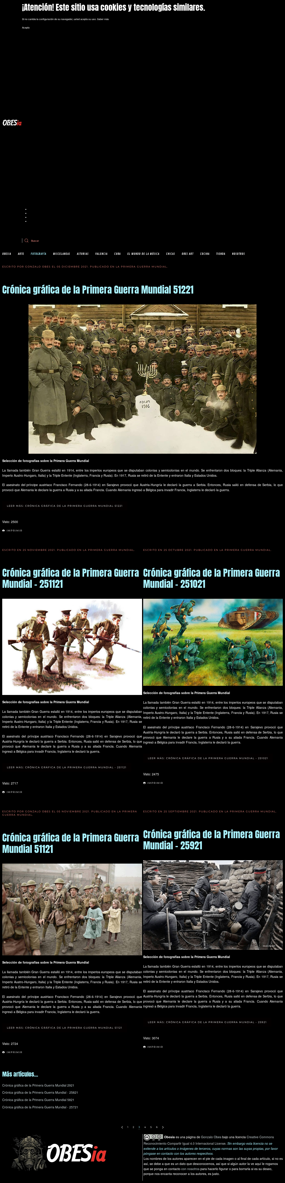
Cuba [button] (117, 254)
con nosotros (190, 1169)
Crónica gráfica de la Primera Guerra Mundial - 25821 (40, 1092)
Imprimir (14, 530)
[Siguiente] (163, 1127)
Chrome (33, 209)
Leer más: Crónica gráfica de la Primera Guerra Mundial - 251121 (66, 767)
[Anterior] (122, 1127)
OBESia (6, 254)
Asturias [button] (83, 254)
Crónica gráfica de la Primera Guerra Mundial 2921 (38, 1085)
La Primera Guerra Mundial (141, 266)
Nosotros (238, 254)
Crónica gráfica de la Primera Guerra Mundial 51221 (97, 290)
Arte (21, 254)
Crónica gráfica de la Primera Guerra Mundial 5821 (38, 1099)
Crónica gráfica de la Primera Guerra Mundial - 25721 (40, 1107)
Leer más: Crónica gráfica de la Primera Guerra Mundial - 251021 (208, 758)
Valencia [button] (101, 254)
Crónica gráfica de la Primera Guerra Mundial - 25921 (211, 839)
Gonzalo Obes (211, 1137)
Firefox (32, 217)
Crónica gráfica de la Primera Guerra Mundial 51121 (70, 843)
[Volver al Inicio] (12, 123)
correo (117, 229)
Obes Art (187, 254)
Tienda (220, 254)
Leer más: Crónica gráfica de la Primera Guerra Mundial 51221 (65, 505)
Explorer (33, 213)
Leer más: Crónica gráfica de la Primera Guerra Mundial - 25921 (207, 1022)
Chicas (170, 254)
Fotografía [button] (38, 254)
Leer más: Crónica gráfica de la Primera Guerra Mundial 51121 (64, 1027)
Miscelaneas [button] (61, 254)
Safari (32, 221)
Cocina (205, 254)
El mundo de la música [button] (143, 254)
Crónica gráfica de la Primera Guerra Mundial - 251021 (211, 578)
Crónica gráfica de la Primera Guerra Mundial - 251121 (70, 578)
